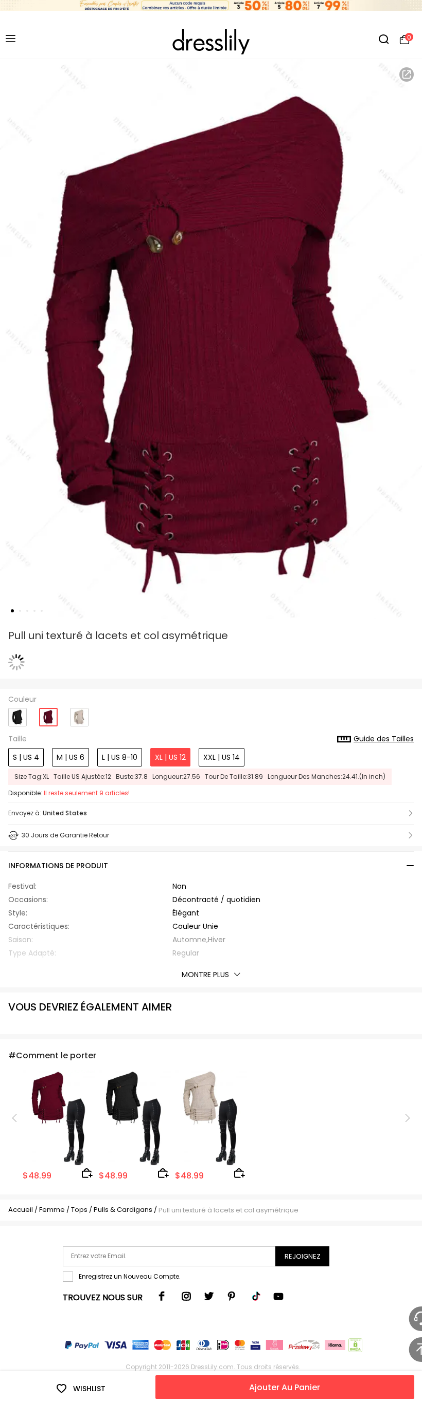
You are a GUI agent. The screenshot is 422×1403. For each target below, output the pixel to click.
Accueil (20, 1209)
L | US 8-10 (119, 757)
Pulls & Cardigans (124, 1209)
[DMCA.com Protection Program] (354, 1347)
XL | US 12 (170, 757)
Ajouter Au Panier (284, 1387)
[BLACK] (17, 713)
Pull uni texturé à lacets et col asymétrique (228, 1210)
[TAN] (79, 713)
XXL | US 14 (221, 757)
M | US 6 (70, 757)
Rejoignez (303, 1256)
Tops (80, 1209)
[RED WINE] (48, 714)
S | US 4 (26, 757)
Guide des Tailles (384, 739)
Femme (52, 1209)
